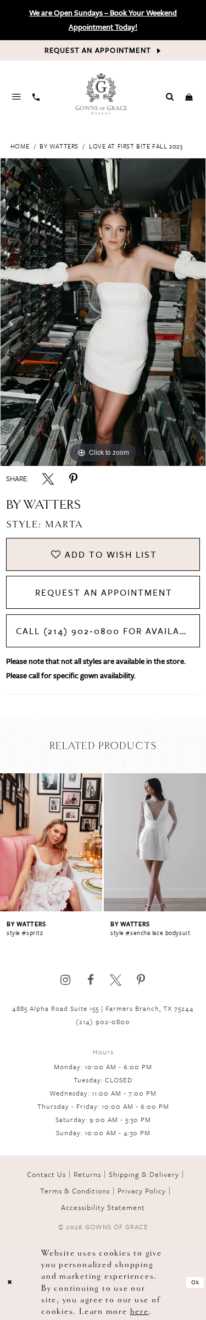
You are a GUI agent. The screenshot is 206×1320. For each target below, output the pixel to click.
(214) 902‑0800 (103, 1021)
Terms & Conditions (75, 1190)
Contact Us (46, 1174)
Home (19, 146)
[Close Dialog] (9, 1282)
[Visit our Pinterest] (141, 980)
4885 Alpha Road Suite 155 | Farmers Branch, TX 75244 (103, 1008)
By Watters (59, 146)
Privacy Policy (142, 1190)
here (139, 1311)
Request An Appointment (103, 592)
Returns (87, 1174)
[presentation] (52, 842)
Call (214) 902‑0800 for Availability (108, 630)
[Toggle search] (170, 96)
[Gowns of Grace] (102, 94)
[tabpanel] (103, 312)
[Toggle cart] (189, 96)
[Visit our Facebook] (90, 980)
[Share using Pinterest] (73, 479)
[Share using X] (48, 479)
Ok (195, 1282)
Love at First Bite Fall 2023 (136, 146)
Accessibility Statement (103, 1207)
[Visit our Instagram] (65, 980)
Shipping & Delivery (144, 1174)
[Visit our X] (115, 980)
